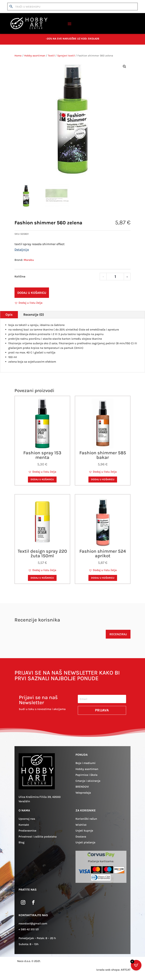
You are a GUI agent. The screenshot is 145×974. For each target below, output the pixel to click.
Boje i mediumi (85, 763)
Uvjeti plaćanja (85, 842)
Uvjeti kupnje (84, 830)
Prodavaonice (27, 830)
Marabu (29, 260)
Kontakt (24, 824)
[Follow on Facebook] (33, 902)
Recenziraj (118, 634)
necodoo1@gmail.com (33, 923)
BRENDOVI (82, 786)
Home (18, 55)
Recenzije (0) (33, 315)
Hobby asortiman (34, 55)
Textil (51, 55)
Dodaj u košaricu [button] (42, 479)
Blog (21, 842)
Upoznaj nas (27, 818)
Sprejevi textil (66, 55)
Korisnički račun (86, 818)
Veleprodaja (83, 792)
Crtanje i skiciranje (88, 780)
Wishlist (81, 824)
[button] (124, 66)
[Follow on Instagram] (23, 902)
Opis (9, 315)
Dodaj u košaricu (31, 293)
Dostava (81, 836)
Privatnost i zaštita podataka (38, 836)
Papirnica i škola (86, 774)
